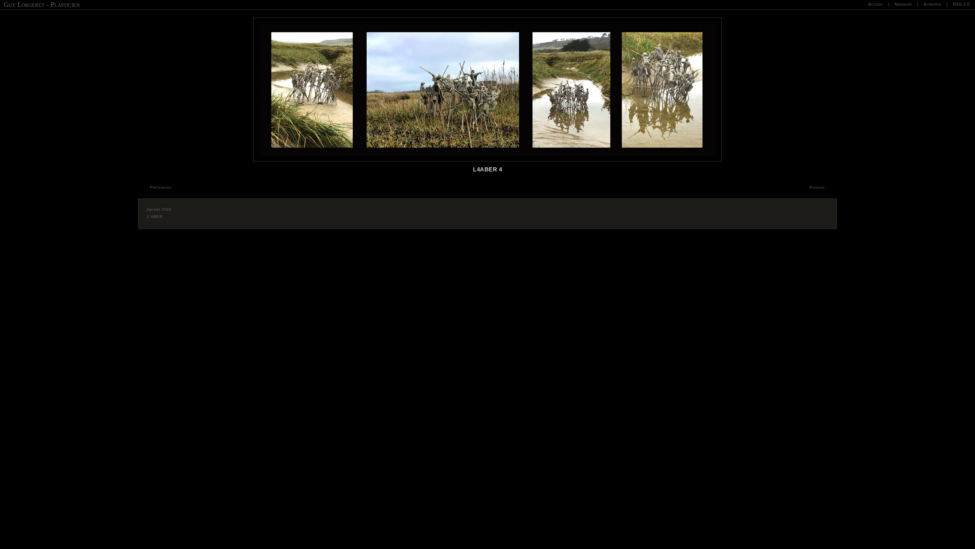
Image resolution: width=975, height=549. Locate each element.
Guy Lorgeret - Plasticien (42, 4)
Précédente (160, 187)
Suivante (817, 187)
